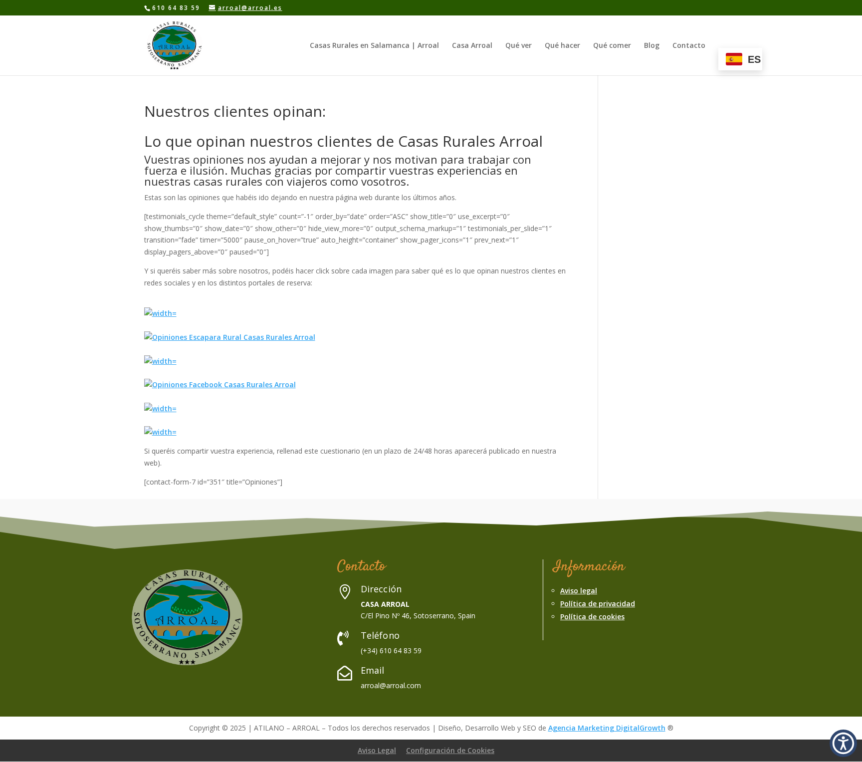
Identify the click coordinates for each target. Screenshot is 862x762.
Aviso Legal (377, 750)
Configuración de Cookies (450, 750)
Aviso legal (578, 590)
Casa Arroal (472, 46)
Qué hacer (562, 46)
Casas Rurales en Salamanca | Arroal (374, 46)
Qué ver (518, 46)
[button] (843, 743)
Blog (651, 46)
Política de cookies (592, 616)
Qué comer (612, 46)
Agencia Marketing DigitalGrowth (606, 728)
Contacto (688, 46)
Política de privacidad (597, 603)
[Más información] (160, 313)
